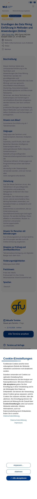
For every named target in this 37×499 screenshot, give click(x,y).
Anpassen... (18, 465)
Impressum (18, 423)
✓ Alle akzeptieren (18, 478)
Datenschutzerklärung (11, 416)
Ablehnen (18, 472)
